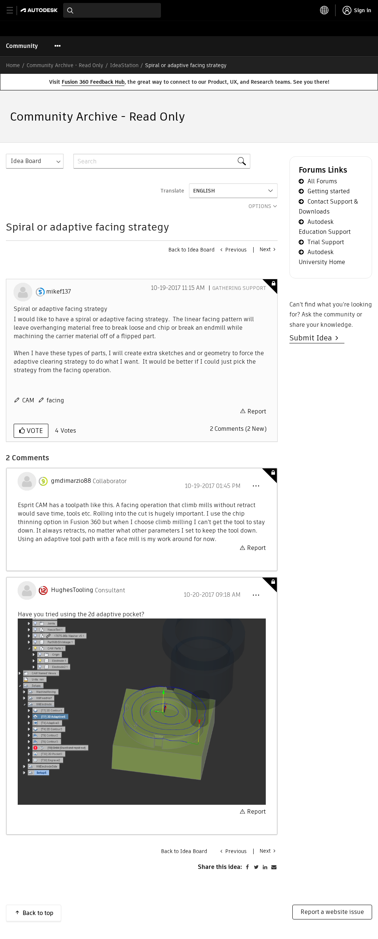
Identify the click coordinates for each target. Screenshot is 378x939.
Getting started (328, 191)
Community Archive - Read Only (65, 65)
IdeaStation (124, 65)
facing (55, 400)
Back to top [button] (38, 913)
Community (22, 46)
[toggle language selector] (324, 10)
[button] (256, 486)
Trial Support (325, 242)
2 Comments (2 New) (238, 429)
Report (256, 411)
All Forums (322, 181)
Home (13, 65)
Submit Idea (312, 338)
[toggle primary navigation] (14, 10)
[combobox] (112, 10)
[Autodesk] (40, 10)
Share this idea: (220, 867)
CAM (28, 400)
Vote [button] (34, 430)
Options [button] (259, 206)
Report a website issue (332, 912)
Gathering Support (239, 288)
